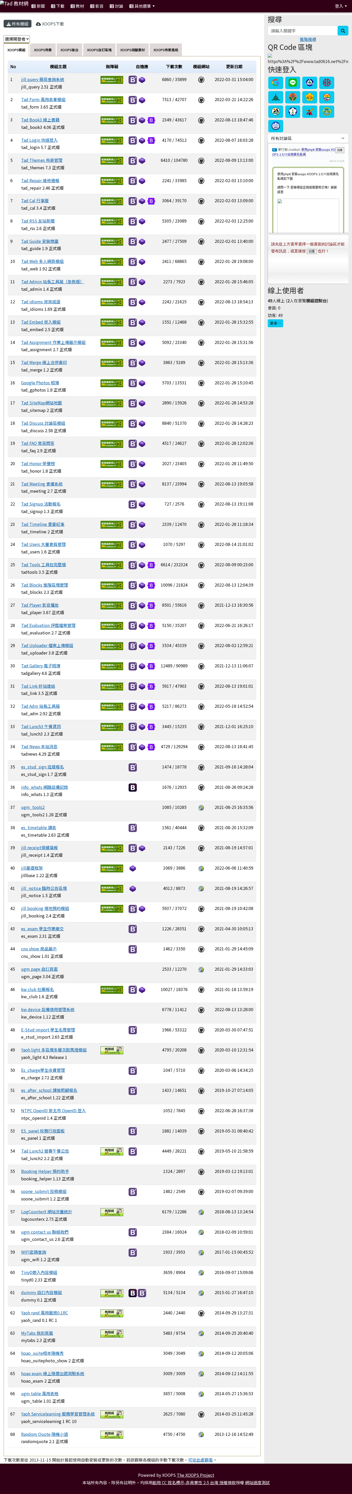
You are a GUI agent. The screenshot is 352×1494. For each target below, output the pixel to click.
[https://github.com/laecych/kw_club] (201, 989)
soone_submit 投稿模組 (43, 1191)
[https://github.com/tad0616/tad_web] (201, 261)
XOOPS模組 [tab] (16, 49)
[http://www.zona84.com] (201, 1434)
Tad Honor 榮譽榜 (38, 463)
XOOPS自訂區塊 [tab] (99, 49)
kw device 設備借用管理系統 (47, 1009)
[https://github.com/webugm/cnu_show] (201, 948)
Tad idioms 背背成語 (40, 301)
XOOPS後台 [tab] (69, 49)
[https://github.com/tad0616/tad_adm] (201, 706)
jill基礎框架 (32, 868)
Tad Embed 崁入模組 (41, 322)
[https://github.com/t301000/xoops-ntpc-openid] (201, 1110)
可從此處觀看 (200, 1460)
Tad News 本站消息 (39, 746)
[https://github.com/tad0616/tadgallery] (201, 665)
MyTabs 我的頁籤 (37, 1333)
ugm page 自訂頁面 (39, 969)
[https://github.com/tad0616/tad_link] (201, 686)
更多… (275, 323)
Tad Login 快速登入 (39, 140)
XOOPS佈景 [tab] (43, 49)
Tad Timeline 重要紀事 (42, 524)
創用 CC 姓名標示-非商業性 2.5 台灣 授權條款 (194, 1482)
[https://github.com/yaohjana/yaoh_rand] (201, 1313)
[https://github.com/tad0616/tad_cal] (201, 200)
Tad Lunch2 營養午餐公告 (45, 1151)
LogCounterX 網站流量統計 (46, 1211)
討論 (118, 6)
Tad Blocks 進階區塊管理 (44, 585)
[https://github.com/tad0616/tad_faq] (201, 443)
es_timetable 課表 (38, 827)
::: (164, 6)
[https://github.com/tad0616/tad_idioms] (201, 301)
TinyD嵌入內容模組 (39, 1272)
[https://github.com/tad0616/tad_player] (201, 605)
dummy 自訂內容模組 (41, 1292)
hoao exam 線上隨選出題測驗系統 (52, 1373)
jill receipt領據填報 (39, 847)
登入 (339, 6)
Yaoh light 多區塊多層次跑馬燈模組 (54, 1050)
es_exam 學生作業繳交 (42, 928)
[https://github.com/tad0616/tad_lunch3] (201, 726)
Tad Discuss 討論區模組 (43, 423)
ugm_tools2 (33, 807)
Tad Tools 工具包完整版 (43, 564)
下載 (59, 6)
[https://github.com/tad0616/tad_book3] (201, 120)
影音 (99, 6)
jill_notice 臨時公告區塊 (44, 888)
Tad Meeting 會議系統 (42, 484)
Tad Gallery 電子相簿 (40, 665)
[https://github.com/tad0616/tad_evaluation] (201, 625)
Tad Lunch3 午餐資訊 (41, 726)
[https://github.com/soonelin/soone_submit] (201, 1191)
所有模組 (19, 24)
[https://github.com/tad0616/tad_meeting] (201, 484)
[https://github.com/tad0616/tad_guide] (201, 241)
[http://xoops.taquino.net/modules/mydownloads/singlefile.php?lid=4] (201, 1211)
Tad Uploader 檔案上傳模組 (47, 645)
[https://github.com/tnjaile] (201, 847)
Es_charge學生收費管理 (43, 1070)
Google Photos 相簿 (40, 382)
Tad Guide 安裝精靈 (39, 241)
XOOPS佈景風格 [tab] (166, 49)
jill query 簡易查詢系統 (42, 79)
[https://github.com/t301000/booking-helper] (201, 1171)
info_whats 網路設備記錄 (44, 787)
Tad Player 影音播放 (40, 605)
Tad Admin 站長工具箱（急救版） (52, 281)
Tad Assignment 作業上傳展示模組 (53, 342)
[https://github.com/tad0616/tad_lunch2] (201, 1151)
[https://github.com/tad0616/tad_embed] (201, 322)
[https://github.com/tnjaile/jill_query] (201, 79)
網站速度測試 (257, 1482)
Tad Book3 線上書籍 (40, 120)
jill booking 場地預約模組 (45, 908)
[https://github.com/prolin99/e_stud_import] (201, 1030)
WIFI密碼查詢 (33, 1252)
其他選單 (142, 6)
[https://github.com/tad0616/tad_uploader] (201, 645)
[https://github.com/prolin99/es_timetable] (201, 827)
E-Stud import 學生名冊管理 (48, 1030)
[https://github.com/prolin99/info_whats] (201, 787)
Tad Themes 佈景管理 (41, 160)
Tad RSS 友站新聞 (38, 221)
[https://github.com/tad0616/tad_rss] (201, 221)
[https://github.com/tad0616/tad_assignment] (201, 342)
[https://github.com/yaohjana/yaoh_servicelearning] (201, 1414)
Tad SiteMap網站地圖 (41, 403)
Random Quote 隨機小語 (44, 1434)
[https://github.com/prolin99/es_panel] (201, 1131)
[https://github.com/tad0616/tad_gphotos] (201, 382)
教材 (79, 6)
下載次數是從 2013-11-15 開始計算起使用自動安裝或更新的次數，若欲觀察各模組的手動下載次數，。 (110, 1460)
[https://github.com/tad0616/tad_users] (201, 544)
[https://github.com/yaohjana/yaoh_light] (201, 1050)
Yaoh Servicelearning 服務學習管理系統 (58, 1414)
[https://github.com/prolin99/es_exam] (201, 928)
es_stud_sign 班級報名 (42, 767)
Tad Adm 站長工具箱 (40, 706)
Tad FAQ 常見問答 (37, 443)
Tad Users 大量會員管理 (43, 544)
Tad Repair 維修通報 (40, 180)
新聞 (40, 6)
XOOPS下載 (52, 24)
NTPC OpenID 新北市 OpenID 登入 (53, 1110)
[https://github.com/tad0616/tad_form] (201, 99)
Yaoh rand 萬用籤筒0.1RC (44, 1313)
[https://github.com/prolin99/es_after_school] (201, 1090)
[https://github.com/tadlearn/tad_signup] (201, 504)
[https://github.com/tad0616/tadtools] (201, 564)
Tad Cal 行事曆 (35, 200)
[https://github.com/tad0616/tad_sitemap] (201, 403)
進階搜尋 (308, 39)
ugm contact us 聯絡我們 (45, 1232)
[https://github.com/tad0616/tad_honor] (201, 463)
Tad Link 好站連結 (38, 686)
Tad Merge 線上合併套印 (44, 362)
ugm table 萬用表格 (39, 1393)
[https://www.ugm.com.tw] (201, 807)
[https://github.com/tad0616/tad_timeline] (201, 524)
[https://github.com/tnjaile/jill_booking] (201, 908)
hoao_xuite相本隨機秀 (42, 1353)
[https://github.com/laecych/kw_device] (201, 1009)
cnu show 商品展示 (39, 948)
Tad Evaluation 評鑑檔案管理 (48, 625)
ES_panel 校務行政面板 (43, 1131)
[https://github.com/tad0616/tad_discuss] (201, 423)
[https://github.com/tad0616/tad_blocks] (201, 585)
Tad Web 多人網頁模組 (42, 261)
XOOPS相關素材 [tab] (132, 49)
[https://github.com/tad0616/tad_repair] (201, 180)
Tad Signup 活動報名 (41, 504)
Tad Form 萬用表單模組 (43, 99)
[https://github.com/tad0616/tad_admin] (201, 281)
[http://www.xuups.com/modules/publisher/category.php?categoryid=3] (201, 1333)
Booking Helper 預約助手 (45, 1171)
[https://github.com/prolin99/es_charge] (201, 1070)
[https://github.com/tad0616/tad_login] (201, 140)
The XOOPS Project (195, 1475)
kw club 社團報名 (37, 989)
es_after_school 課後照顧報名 (49, 1090)
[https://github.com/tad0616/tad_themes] (201, 160)
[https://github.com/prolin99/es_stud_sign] (201, 767)
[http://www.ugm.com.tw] (201, 969)
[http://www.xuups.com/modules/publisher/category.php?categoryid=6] (201, 1292)
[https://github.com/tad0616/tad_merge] (201, 362)
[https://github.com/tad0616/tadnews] (201, 746)
